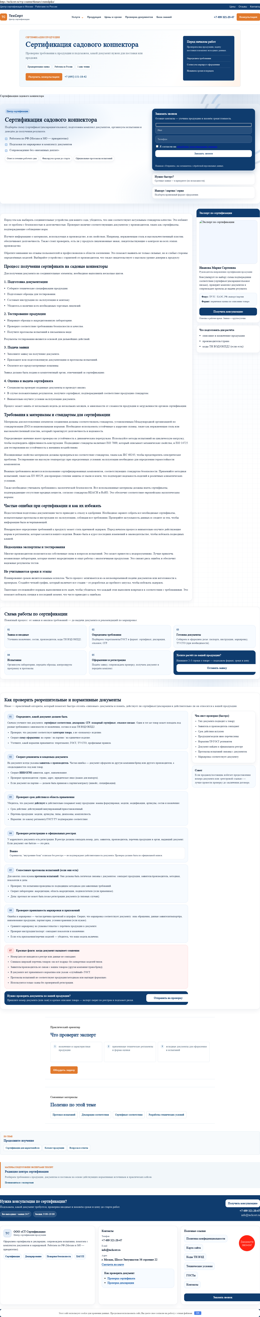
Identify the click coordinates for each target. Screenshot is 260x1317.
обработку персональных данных (197, 146)
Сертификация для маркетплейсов (22, 1148)
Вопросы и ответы (79, 1148)
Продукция (94, 17)
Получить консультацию (43, 76)
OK (198, 1313)
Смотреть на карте (113, 1264)
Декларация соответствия (95, 1114)
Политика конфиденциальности (205, 1238)
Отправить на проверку (168, 998)
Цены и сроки (113, 17)
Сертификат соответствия (128, 1114)
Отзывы (243, 6)
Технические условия (199, 1266)
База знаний (164, 17)
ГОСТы (191, 1275)
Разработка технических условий (166, 1114)
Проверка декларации (121, 1282)
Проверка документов (139, 17)
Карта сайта (193, 1247)
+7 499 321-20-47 (224, 17)
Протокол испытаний (64, 1114)
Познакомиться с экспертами (19, 1182)
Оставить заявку (217, 668)
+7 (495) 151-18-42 (76, 76)
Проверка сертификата (121, 1278)
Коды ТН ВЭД (195, 1257)
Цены (232, 6)
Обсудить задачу (64, 1070)
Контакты (255, 6)
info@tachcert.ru (250, 1215)
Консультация (248, 17)
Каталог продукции (54, 1148)
